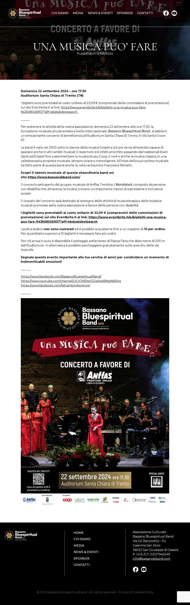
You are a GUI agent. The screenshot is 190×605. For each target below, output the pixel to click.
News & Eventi (100, 13)
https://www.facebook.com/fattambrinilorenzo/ (55, 285)
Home (79, 532)
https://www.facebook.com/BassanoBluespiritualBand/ (61, 276)
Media (78, 13)
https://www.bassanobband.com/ (54, 177)
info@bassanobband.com (151, 559)
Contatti (145, 13)
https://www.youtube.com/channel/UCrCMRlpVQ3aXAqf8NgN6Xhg (71, 281)
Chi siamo (60, 13)
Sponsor (125, 13)
